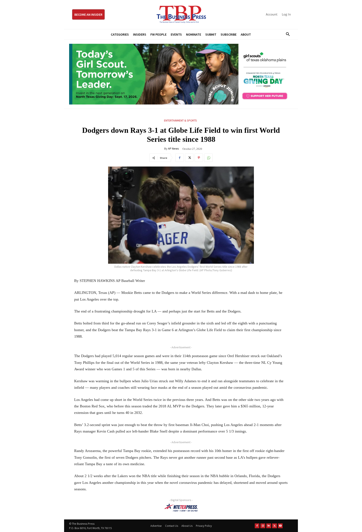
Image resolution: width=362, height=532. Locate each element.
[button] (286, 34)
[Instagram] (262, 525)
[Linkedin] (268, 525)
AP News (173, 148)
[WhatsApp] (208, 158)
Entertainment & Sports (180, 120)
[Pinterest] (199, 158)
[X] (189, 158)
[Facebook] (179, 158)
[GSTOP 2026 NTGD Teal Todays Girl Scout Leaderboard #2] (181, 74)
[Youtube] (280, 525)
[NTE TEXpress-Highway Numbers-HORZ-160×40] (181, 507)
